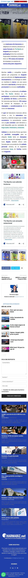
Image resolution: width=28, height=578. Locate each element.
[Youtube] (17, 568)
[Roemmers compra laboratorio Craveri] (14, 492)
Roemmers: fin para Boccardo (10, 456)
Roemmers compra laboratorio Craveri (12, 498)
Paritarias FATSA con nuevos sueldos (12, 436)
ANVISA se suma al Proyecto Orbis (20, 278)
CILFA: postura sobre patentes (10, 518)
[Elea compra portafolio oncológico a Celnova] (14, 470)
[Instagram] (10, 568)
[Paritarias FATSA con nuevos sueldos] (14, 430)
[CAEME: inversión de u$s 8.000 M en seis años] (14, 409)
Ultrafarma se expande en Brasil (7, 278)
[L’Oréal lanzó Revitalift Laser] (5, 341)
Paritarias (4, 433)
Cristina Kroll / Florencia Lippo (8, 499)
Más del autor (6, 306)
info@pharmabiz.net (18, 558)
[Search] (24, 5)
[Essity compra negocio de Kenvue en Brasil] (5, 327)
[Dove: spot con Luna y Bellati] (5, 312)
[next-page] (5, 355)
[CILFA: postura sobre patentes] (14, 512)
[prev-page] (3, 355)
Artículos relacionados (11, 304)
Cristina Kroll (4, 457)
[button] (2, 5)
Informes (4, 495)
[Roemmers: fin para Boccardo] (14, 450)
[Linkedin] (12, 568)
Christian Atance (5, 417)
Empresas (4, 411)
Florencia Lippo (14, 294)
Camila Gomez (5, 437)
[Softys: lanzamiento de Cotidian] (5, 319)
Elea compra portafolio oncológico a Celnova (12, 476)
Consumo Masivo (8, 9)
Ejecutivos (4, 453)
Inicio (2, 9)
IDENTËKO (17, 576)
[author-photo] (14, 292)
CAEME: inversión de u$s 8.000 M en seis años (13, 415)
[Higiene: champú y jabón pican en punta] (5, 334)
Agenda (3, 313)
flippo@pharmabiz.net (19, 296)
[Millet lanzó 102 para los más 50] (5, 349)
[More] (22, 268)
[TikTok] (15, 568)
